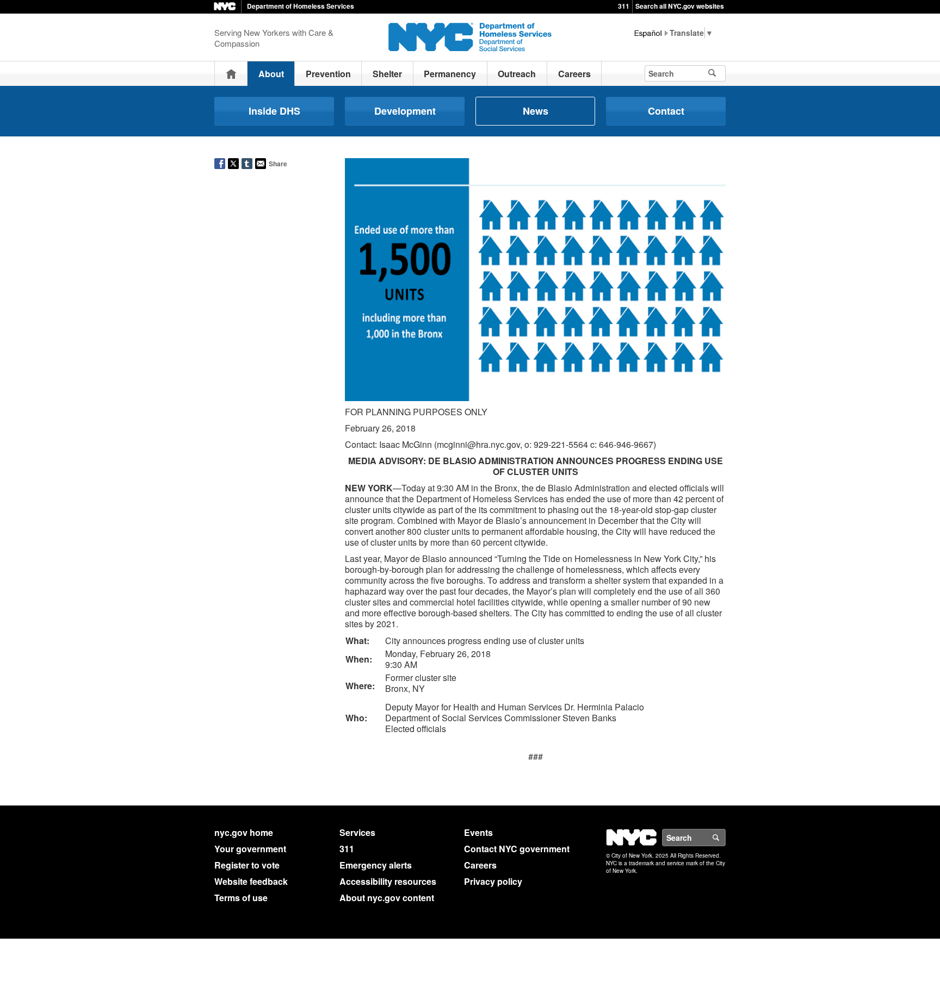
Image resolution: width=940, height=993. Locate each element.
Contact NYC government (517, 848)
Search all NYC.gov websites (679, 6)
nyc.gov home (243, 832)
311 (623, 6)
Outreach (517, 73)
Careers (574, 73)
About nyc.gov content (386, 897)
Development (405, 111)
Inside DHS (274, 111)
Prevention (328, 73)
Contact (666, 111)
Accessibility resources (387, 881)
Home (231, 73)
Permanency (450, 73)
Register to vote (247, 865)
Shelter (387, 73)
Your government (250, 848)
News (535, 111)
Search (725, 837)
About (271, 73)
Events (478, 832)
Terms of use (241, 897)
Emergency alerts (375, 865)
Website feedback (251, 881)
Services (357, 832)
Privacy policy (493, 881)
